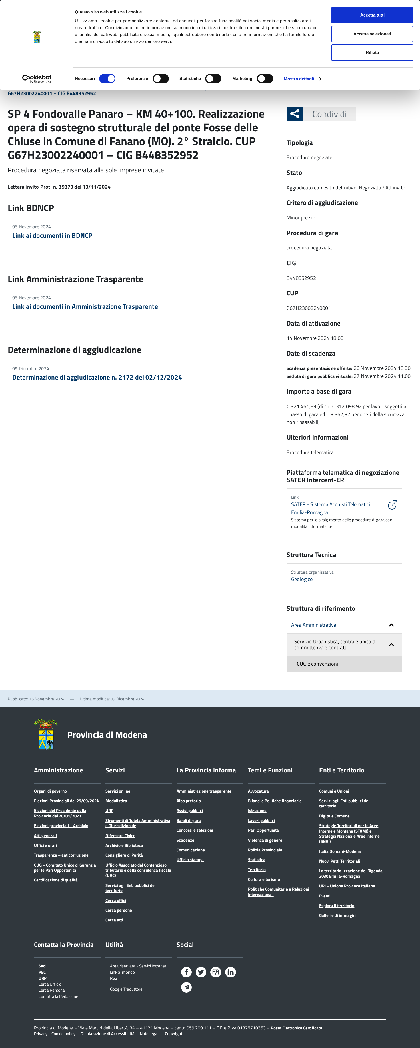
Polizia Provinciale (265, 850)
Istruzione (257, 810)
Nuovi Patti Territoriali (339, 861)
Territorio (257, 869)
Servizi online (117, 791)
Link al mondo (122, 972)
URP (109, 810)
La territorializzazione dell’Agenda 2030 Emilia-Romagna (351, 873)
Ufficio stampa (190, 859)
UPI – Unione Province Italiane (347, 886)
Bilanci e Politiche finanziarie (275, 800)
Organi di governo (50, 791)
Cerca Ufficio (50, 984)
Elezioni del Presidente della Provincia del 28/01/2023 (60, 813)
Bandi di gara (189, 820)
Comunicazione (191, 850)
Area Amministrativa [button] (313, 625)
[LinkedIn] (230, 973)
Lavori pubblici (261, 820)
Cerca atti (114, 920)
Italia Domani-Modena (340, 851)
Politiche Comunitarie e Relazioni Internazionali (278, 891)
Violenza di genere (265, 840)
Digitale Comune (334, 816)
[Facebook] (186, 973)
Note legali (150, 1033)
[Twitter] (201, 973)
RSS (113, 978)
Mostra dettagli (299, 78)
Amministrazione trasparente (204, 791)
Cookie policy (63, 1033)
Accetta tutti (372, 15)
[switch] (161, 78)
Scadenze (185, 840)
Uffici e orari (45, 845)
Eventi (325, 896)
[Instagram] (215, 973)
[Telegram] (186, 988)
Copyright (173, 1033)
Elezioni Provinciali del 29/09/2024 (66, 800)
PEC (42, 972)
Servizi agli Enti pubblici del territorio (130, 888)
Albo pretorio (189, 800)
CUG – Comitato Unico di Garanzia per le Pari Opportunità (65, 867)
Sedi (43, 965)
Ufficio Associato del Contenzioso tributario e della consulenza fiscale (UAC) (138, 870)
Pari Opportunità (263, 830)
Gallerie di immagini (338, 915)
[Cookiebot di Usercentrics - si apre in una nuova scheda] (37, 79)
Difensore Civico (120, 835)
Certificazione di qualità (56, 880)
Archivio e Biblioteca (124, 845)
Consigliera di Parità (124, 855)
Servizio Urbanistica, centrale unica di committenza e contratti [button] (335, 644)
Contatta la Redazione (58, 996)
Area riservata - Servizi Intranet (138, 965)
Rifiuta (372, 52)
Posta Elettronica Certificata (296, 1028)
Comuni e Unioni (334, 791)
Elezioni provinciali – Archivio (61, 825)
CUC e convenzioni (317, 664)
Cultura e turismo (264, 879)
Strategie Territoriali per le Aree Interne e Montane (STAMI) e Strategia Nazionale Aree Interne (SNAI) (349, 833)
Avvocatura (258, 791)
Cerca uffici (115, 900)
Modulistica (116, 800)
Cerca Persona (52, 990)
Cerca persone (118, 910)
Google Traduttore (126, 988)
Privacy (40, 1033)
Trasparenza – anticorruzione (61, 855)
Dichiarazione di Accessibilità (108, 1033)
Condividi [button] (329, 114)
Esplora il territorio (336, 905)
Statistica (256, 859)
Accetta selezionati (372, 33)
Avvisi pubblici (190, 810)
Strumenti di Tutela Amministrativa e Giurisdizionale (137, 823)
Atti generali (45, 835)
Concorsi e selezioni (195, 830)
